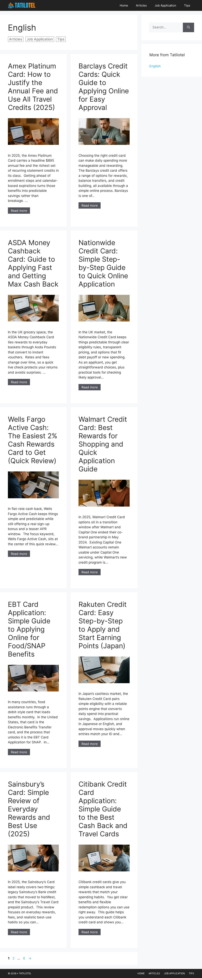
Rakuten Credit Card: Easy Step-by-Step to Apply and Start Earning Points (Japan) (103, 625)
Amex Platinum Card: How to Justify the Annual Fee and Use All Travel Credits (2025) (33, 86)
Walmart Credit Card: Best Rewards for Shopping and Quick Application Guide (103, 444)
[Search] (188, 27)
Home (124, 5)
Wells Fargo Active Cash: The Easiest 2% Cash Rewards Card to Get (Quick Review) (32, 440)
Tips (187, 5)
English (155, 66)
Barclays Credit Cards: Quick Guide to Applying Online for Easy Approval (104, 86)
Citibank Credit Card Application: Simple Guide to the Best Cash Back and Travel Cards (103, 809)
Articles (141, 5)
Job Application (165, 5)
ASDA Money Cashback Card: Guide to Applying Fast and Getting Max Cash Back (33, 263)
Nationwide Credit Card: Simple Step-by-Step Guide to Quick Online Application (103, 263)
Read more (19, 211)
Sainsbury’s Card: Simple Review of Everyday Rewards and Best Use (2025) (29, 809)
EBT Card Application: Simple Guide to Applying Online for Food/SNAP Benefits (29, 629)
